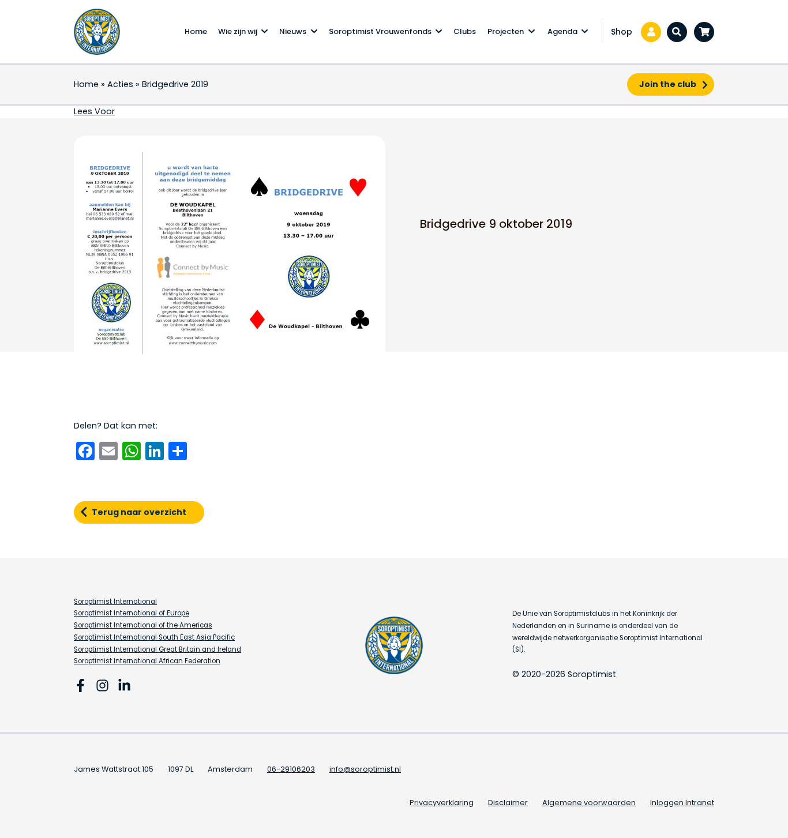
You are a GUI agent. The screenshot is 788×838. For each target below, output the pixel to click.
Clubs (464, 31)
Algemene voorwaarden (589, 802)
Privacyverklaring (442, 802)
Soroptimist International (115, 601)
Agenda (562, 31)
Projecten (505, 31)
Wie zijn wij (237, 31)
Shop (621, 31)
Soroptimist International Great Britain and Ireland (157, 649)
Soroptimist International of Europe (131, 613)
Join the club (667, 84)
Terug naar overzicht (139, 512)
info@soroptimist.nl (365, 769)
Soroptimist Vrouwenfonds (380, 31)
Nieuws (292, 31)
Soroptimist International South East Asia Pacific (154, 637)
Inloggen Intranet (682, 802)
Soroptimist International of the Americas (143, 625)
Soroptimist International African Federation (147, 661)
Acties (120, 84)
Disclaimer (508, 802)
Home (196, 31)
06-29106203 (291, 769)
